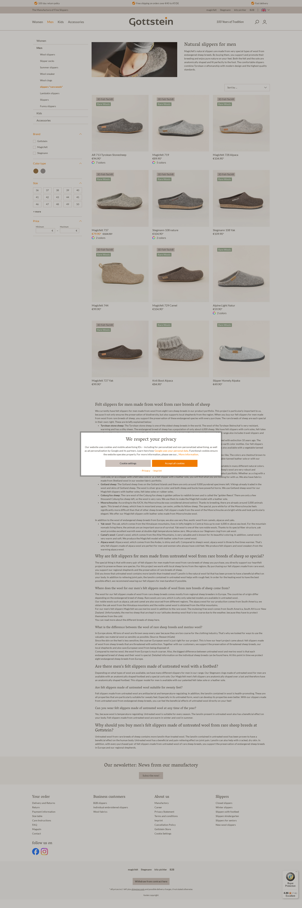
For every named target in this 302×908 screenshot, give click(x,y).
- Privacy (146, 470)
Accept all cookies (175, 463)
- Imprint (157, 470)
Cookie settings (128, 463)
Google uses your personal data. (171, 450)
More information (188, 454)
